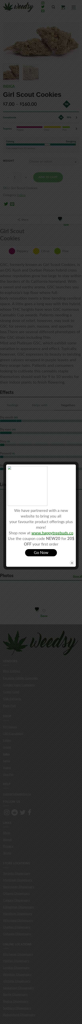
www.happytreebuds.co (52, 533)
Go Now (41, 553)
